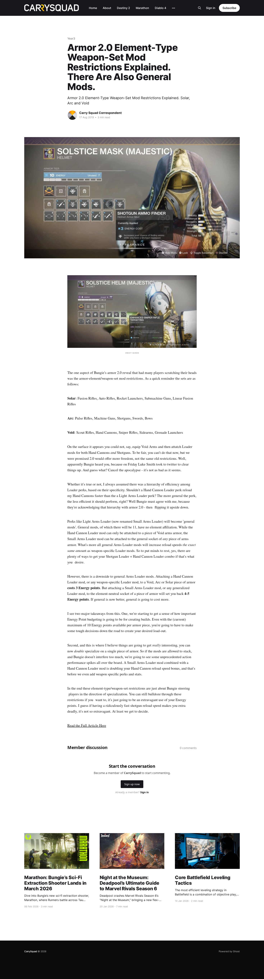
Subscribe (229, 8)
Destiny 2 (123, 8)
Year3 (71, 38)
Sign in (210, 8)
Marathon (142, 8)
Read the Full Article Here (86, 725)
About (107, 8)
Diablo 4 (160, 8)
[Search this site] (199, 8)
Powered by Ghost (229, 951)
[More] (173, 8)
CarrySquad (30, 951)
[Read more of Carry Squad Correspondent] (72, 115)
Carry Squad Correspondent (100, 113)
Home (93, 8)
